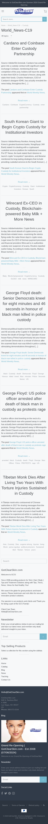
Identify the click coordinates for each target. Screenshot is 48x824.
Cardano (5, 105)
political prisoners (28, 547)
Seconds (41, 376)
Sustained (40, 547)
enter (43, 105)
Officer (11, 463)
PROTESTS (26, 463)
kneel (17, 376)
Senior (22, 379)
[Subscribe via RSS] (44, 805)
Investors (17, 189)
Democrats (26, 374)
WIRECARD (32, 279)
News (3, 673)
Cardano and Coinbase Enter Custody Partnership (24, 48)
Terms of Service (18, 805)
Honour (5, 376)
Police (34, 376)
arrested (5, 460)
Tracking (4, 676)
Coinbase (14, 105)
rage (34, 463)
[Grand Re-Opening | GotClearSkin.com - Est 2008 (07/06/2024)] (24, 731)
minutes (28, 376)
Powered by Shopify (25, 818)
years (33, 550)
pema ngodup (14, 547)
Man (22, 376)
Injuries (36, 544)
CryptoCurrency (25, 105)
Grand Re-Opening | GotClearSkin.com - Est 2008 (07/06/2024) (18, 749)
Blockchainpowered (15, 276)
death (19, 374)
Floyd (34, 374)
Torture (27, 550)
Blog (3, 670)
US (27, 379)
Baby (5, 276)
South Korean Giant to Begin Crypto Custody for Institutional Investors (24, 127)
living (42, 544)
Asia (4, 544)
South (32, 189)
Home (3, 25)
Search (5, 805)
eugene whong (26, 544)
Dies (17, 544)
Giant (32, 186)
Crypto (5, 186)
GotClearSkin (12, 816)
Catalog (4, 667)
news (24, 279)
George (41, 374)
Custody (25, 25)
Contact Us (5, 680)
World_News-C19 (14, 25)
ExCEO (14, 279)
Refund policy (34, 805)
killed (11, 376)
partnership (24, 107)
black (5, 374)
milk (19, 279)
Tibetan (20, 550)
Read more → (24, 101)
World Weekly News (36, 93)
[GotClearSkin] (24, 11)
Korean (25, 189)
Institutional (40, 186)
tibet (14, 550)
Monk (5, 547)
